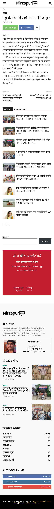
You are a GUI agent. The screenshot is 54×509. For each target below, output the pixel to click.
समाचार (5, 13)
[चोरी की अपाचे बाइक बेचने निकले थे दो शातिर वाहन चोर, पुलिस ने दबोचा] (9, 143)
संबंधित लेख (7, 109)
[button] (4, 3)
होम (4, 9)
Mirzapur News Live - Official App (27, 267)
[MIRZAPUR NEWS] (27, 313)
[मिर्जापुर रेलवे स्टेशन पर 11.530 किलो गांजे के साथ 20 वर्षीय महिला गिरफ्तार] (9, 179)
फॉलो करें (47, 482)
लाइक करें (46, 476)
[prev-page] (4, 224)
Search (6, 237)
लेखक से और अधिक (20, 109)
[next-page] (8, 224)
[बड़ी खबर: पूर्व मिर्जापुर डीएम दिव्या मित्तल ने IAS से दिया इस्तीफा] (9, 215)
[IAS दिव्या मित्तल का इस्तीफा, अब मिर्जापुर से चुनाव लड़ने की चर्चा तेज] (9, 191)
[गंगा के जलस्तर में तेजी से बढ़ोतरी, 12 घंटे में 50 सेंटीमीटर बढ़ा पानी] (9, 203)
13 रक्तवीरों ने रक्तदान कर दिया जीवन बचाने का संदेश (15, 409)
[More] (37, 27)
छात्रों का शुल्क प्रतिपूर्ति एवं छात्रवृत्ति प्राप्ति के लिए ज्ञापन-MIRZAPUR (13, 98)
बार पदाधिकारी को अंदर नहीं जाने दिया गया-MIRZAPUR (40, 96)
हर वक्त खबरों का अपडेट (27, 270)
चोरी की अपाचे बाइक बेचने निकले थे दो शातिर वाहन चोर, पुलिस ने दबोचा (16, 391)
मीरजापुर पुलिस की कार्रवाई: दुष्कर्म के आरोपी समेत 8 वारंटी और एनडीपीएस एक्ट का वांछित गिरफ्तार (32, 131)
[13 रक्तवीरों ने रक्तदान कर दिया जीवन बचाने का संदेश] (9, 155)
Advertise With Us (39, 501)
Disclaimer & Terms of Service (29, 503)
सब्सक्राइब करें (45, 487)
